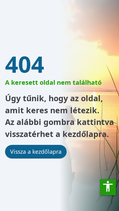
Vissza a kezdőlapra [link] (36, 151)
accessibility (108, 186)
